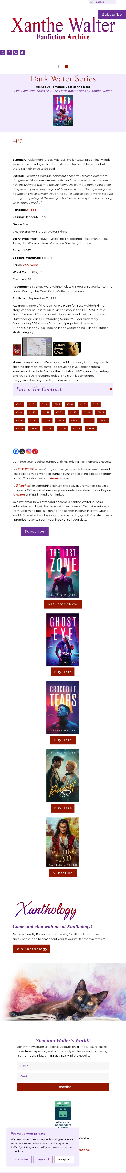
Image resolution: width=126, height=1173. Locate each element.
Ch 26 (62, 428)
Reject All (43, 1159)
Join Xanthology (31, 949)
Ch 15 (101, 412)
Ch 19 (61, 420)
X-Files (31, 209)
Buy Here (63, 672)
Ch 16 (19, 420)
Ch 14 (87, 412)
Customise (21, 1159)
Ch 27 (76, 428)
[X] (22, 451)
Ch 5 (57, 404)
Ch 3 (31, 404)
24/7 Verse (31, 265)
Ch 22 (103, 420)
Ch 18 (47, 420)
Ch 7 (82, 404)
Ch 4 (44, 404)
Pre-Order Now (63, 604)
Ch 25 (48, 428)
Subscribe (35, 531)
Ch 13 (73, 412)
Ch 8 (95, 404)
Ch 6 (70, 404)
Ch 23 (19, 428)
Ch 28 (90, 428)
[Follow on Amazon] (2, 52)
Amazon (56, 478)
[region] (43, 1147)
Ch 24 (34, 428)
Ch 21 (89, 420)
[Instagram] (29, 451)
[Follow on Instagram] (15, 52)
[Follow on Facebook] (9, 52)
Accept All (64, 1159)
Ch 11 (46, 412)
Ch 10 (32, 412)
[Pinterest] (35, 451)
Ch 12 (59, 412)
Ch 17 (33, 420)
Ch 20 (74, 420)
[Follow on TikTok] (22, 52)
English (99, 2)
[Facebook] (16, 451)
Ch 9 (19, 412)
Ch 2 (19, 404)
